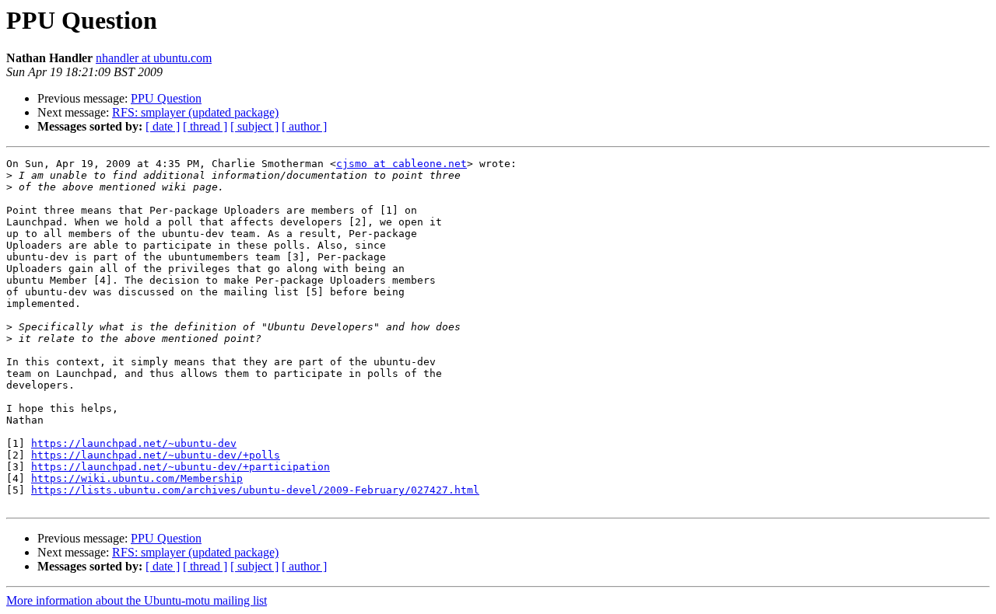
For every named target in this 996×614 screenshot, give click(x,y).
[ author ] (304, 126)
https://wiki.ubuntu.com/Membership (137, 478)
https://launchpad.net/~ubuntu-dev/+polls (155, 455)
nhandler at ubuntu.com (154, 58)
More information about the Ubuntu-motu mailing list (136, 600)
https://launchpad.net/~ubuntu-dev (134, 443)
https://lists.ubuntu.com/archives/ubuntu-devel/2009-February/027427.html (255, 490)
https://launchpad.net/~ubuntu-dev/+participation (180, 467)
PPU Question (166, 98)
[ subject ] (254, 126)
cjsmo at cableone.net (401, 163)
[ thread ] (205, 126)
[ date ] (163, 126)
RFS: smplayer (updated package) (195, 112)
